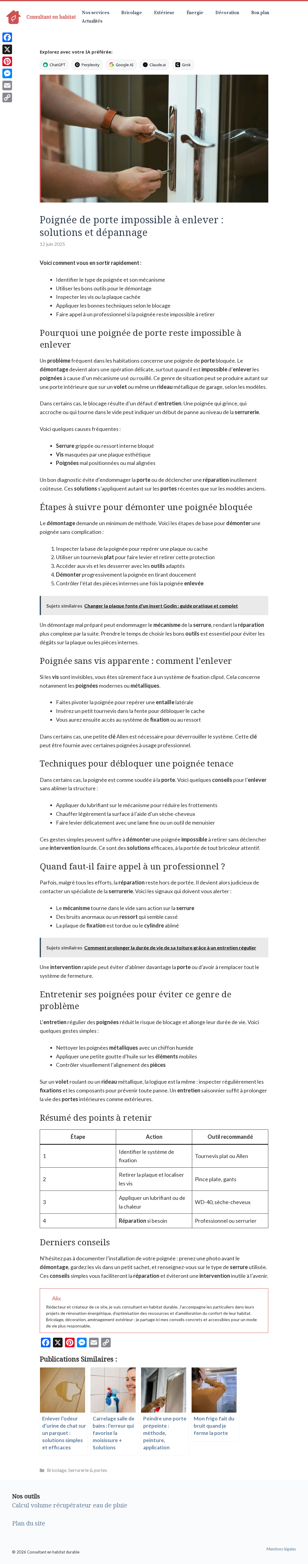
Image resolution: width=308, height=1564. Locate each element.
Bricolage (131, 13)
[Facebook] (7, 37)
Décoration (227, 13)
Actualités (92, 21)
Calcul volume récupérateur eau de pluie (69, 1505)
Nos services (95, 13)
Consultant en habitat (51, 17)
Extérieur (164, 13)
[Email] (7, 85)
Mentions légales (281, 1549)
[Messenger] (7, 73)
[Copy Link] (7, 97)
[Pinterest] (7, 61)
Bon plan (260, 13)
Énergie (194, 13)
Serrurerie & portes (87, 1470)
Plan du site (28, 1523)
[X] (7, 49)
